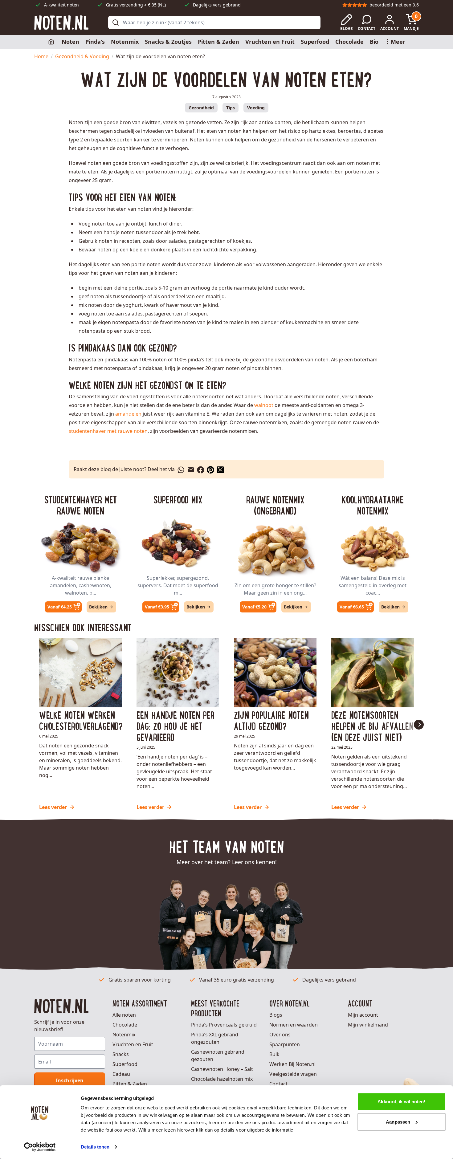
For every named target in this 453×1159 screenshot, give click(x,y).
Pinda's (95, 41)
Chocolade (349, 41)
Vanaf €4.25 (59, 607)
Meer (398, 41)
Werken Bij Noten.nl (292, 1064)
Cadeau (121, 1074)
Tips (230, 108)
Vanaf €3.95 (157, 607)
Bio (374, 41)
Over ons (280, 1034)
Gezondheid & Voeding (82, 56)
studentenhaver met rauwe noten (108, 431)
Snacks (120, 1054)
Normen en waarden (293, 1024)
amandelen (128, 413)
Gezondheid (201, 108)
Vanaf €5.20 (254, 607)
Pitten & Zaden (218, 41)
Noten (70, 41)
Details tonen (95, 1146)
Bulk (274, 1054)
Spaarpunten (284, 1044)
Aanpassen (398, 1121)
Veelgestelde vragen (293, 1074)
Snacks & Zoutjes (168, 41)
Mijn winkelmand (368, 1024)
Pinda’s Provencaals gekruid (224, 1024)
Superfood (315, 41)
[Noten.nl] (61, 22)
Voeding (256, 108)
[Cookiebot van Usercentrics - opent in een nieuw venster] (40, 1147)
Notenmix (125, 41)
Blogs (275, 1014)
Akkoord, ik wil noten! (401, 1101)
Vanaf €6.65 (352, 607)
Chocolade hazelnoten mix (222, 1079)
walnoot (264, 405)
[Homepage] (51, 42)
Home (41, 56)
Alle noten (124, 1014)
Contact (278, 1083)
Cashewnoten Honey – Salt (222, 1069)
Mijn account (363, 1014)
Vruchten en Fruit (270, 41)
